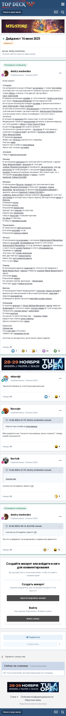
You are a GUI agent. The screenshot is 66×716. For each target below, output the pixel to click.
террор (23, 270)
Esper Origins (46, 169)
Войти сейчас (33, 619)
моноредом (29, 121)
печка (34, 174)
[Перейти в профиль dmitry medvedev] (6, 73)
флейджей (7, 308)
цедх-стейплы (27, 318)
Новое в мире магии (25, 54)
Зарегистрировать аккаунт (33, 598)
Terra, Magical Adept (12, 134)
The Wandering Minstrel (45, 189)
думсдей (53, 293)
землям (17, 250)
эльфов (40, 270)
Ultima (12, 93)
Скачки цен (8, 328)
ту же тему (10, 331)
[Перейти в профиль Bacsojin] (6, 411)
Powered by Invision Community (33, 704)
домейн (26, 98)
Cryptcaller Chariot (21, 174)
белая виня (37, 281)
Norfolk (30, 526)
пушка (51, 187)
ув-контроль (47, 167)
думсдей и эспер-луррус (40, 298)
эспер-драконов (24, 253)
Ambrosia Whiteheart (22, 101)
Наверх (6, 347)
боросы (20, 184)
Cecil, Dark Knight (10, 96)
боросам (14, 215)
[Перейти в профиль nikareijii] (6, 379)
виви (13, 142)
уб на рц (16, 140)
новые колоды (25, 283)
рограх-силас (20, 311)
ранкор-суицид (21, 233)
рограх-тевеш (37, 308)
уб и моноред (33, 108)
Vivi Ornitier (57, 88)
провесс (29, 184)
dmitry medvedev (17, 51)
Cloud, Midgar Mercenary (34, 305)
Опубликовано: (24, 75)
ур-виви (36, 103)
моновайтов (16, 296)
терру (26, 321)
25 (32, 486)
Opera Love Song (55, 98)
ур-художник (22, 240)
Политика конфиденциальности (37, 697)
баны (16, 261)
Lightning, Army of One (13, 195)
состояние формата (22, 258)
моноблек (7, 189)
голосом (41, 291)
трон (14, 283)
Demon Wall (20, 132)
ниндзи (46, 245)
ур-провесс (38, 88)
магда (49, 305)
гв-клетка (37, 129)
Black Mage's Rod (11, 270)
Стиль (13, 697)
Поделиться (34, 637)
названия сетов (21, 333)
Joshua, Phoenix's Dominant (15, 167)
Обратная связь (33, 700)
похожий (16, 230)
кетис (15, 202)
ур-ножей (14, 243)
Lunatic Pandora (23, 248)
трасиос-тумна (40, 316)
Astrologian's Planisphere (51, 111)
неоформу (18, 213)
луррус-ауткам (52, 291)
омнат (59, 197)
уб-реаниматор (27, 243)
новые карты (25, 255)
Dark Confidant (26, 106)
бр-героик (17, 127)
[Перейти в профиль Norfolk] (6, 461)
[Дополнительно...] (60, 73)
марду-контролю (18, 154)
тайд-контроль (24, 228)
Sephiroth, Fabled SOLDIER (15, 177)
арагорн (16, 305)
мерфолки (19, 208)
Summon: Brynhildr (46, 132)
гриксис (18, 210)
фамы (14, 276)
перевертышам (19, 221)
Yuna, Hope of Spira (36, 124)
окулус (15, 205)
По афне (6, 218)
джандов (28, 268)
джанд (17, 278)
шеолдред (34, 311)
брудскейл (45, 195)
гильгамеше (28, 145)
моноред (19, 119)
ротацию (25, 147)
